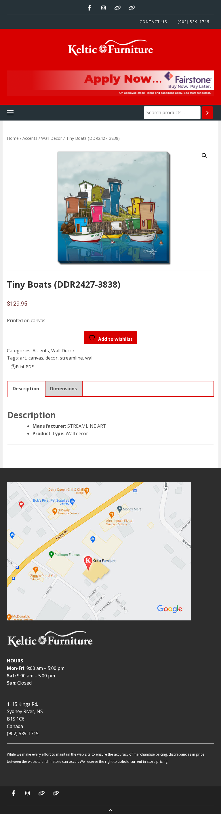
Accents (29, 138)
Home (13, 138)
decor (51, 358)
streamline (71, 358)
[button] (204, 155)
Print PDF (25, 366)
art (23, 358)
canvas (35, 358)
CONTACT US (153, 21)
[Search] (207, 112)
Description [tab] (26, 388)
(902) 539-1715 (194, 21)
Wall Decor (51, 138)
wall (89, 358)
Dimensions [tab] (63, 388)
